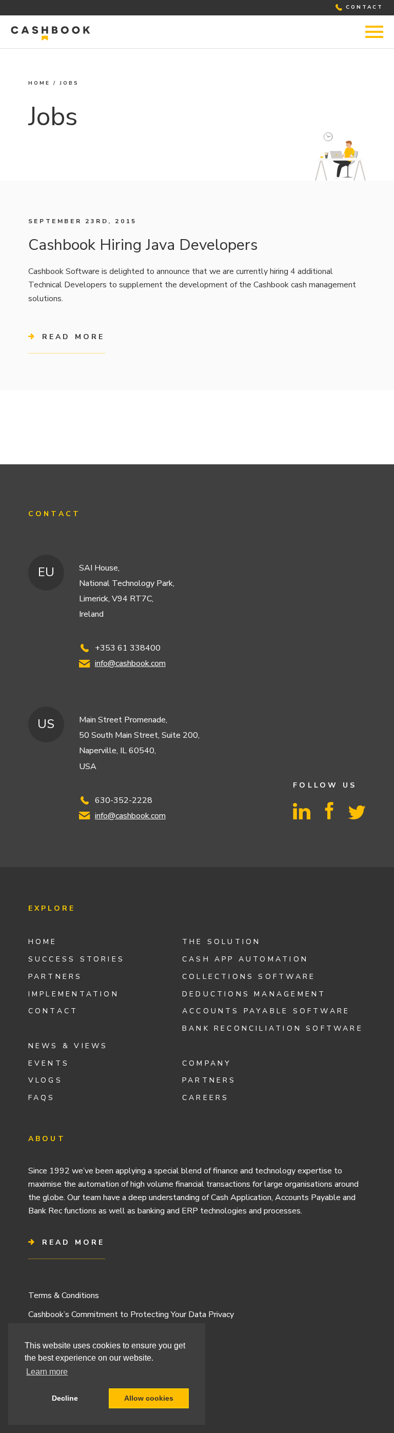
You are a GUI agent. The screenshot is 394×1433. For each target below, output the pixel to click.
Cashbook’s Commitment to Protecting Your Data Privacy (131, 1314)
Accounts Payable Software (266, 1011)
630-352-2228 (123, 800)
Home (39, 83)
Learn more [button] (47, 1371)
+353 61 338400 (128, 648)
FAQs (41, 1098)
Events (48, 1063)
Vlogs (45, 1080)
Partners (55, 976)
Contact (53, 1011)
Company (206, 1063)
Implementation (73, 994)
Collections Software (249, 976)
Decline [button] (65, 1398)
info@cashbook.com (130, 663)
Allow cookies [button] (148, 1398)
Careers (205, 1098)
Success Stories (76, 959)
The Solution (221, 942)
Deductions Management (254, 994)
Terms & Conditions (63, 1295)
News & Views (68, 1046)
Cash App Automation (245, 959)
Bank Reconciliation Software (272, 1028)
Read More (71, 1242)
